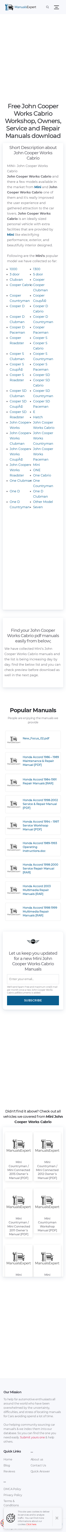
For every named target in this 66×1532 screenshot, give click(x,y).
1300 (36, 269)
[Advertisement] (33, 59)
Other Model (43, 502)
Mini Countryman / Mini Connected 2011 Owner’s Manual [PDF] (18, 1226)
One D (15, 491)
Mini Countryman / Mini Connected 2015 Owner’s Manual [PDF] (18, 1170)
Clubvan (16, 280)
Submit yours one (32, 1437)
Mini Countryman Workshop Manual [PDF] (47, 1224)
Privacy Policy (13, 1495)
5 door (38, 274)
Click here (31, 1524)
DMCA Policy (12, 1489)
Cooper (39, 280)
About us (37, 1459)
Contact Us (38, 1465)
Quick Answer (40, 1471)
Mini (36, 465)
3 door (15, 274)
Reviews (9, 1471)
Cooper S (40, 338)
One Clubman (21, 481)
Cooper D (17, 306)
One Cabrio (42, 475)
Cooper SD (41, 375)
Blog (7, 1465)
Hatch (38, 417)
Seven (38, 507)
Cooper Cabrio (21, 285)
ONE (36, 470)
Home (8, 1459)
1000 (13, 269)
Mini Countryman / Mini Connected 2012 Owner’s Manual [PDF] (47, 1170)
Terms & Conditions (11, 1503)
